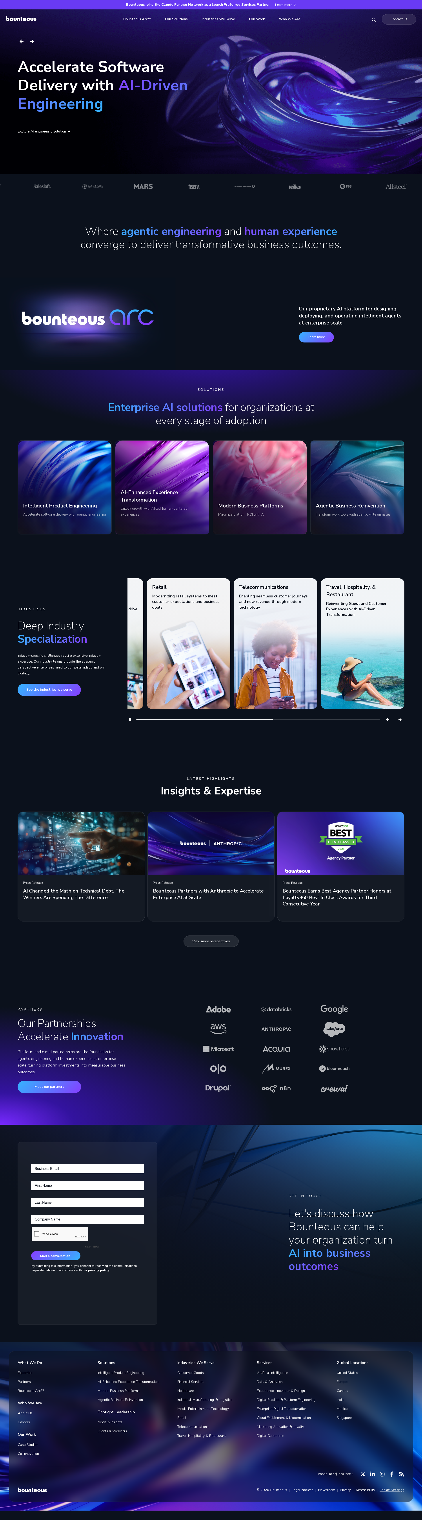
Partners (24, 1381)
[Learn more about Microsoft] (218, 1049)
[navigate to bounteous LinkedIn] (372, 1474)
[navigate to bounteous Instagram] (382, 1474)
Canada (342, 1390)
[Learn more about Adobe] (218, 1009)
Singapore (344, 1417)
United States (347, 1372)
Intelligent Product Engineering (121, 1372)
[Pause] (130, 719)
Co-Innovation (28, 1453)
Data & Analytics (270, 1381)
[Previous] (387, 719)
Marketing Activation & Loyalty (280, 1426)
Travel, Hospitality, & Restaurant (201, 1435)
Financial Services (190, 1381)
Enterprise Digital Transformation (282, 1408)
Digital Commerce (270, 1435)
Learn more (316, 337)
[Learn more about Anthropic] (276, 1029)
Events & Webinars (112, 1431)
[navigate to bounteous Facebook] (392, 1474)
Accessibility (365, 1490)
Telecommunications (193, 1426)
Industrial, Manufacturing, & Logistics (204, 1399)
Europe (342, 1381)
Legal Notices (302, 1490)
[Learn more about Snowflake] (334, 1049)
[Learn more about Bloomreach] (334, 1069)
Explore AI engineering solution (42, 131)
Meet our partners (49, 1086)
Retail (181, 1417)
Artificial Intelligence (272, 1372)
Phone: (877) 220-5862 (335, 1474)
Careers (24, 1422)
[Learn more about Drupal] (218, 1088)
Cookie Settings (392, 1490)
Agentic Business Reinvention (120, 1399)
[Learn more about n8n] (276, 1088)
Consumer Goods (190, 1372)
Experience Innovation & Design (281, 1390)
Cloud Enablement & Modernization (284, 1417)
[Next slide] (32, 41)
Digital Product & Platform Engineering (286, 1399)
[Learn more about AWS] (218, 1029)
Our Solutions (176, 19)
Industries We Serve (218, 19)
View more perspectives (211, 941)
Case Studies (28, 1444)
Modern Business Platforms (119, 1390)
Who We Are (289, 19)
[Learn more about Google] (334, 1009)
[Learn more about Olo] (218, 1069)
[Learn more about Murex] (276, 1069)
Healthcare (185, 1390)
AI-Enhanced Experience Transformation (128, 1381)
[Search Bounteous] (374, 19)
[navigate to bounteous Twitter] (363, 1474)
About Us (25, 1413)
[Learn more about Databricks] (276, 1009)
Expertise (25, 1372)
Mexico (342, 1408)
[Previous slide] (21, 41)
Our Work (257, 19)
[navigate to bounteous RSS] (401, 1474)
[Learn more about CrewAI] (334, 1088)
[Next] (400, 719)
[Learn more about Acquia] (276, 1049)
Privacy (345, 1490)
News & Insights (110, 1422)
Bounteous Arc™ (137, 19)
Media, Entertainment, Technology (203, 1408)
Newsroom (326, 1490)
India (340, 1399)
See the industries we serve (49, 689)
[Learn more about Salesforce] (334, 1029)
